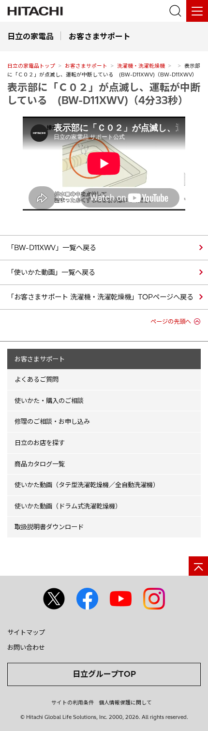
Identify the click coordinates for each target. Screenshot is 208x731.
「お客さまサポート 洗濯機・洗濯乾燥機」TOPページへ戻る (100, 297)
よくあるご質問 (37, 379)
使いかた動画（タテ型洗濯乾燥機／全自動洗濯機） (87, 485)
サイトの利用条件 (72, 702)
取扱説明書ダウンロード (49, 527)
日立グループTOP (104, 674)
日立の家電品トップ (31, 65)
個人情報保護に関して (125, 702)
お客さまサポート (86, 65)
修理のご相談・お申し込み (52, 421)
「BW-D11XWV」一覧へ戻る (51, 247)
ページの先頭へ (170, 321)
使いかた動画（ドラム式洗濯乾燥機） (68, 506)
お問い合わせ (26, 647)
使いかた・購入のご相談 (49, 400)
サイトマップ (26, 632)
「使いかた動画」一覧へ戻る (51, 272)
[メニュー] (197, 11)
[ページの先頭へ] (198, 566)
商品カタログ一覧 (40, 464)
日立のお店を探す (40, 443)
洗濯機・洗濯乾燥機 (141, 65)
